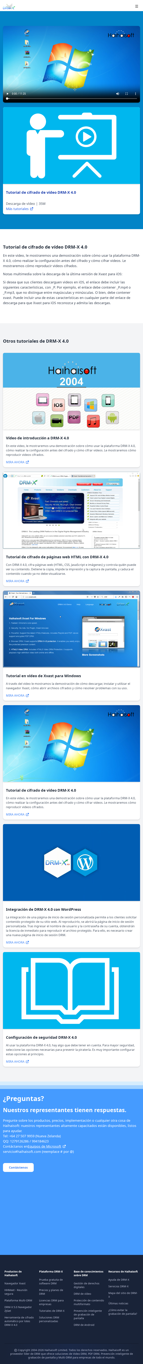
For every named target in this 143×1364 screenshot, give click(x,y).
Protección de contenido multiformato (89, 1302)
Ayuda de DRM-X (118, 1279)
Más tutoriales (17, 209)
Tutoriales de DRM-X (51, 1311)
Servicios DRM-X (118, 1286)
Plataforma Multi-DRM (18, 1300)
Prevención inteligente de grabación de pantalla (88, 1314)
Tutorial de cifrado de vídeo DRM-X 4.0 (41, 790)
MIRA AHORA (15, 462)
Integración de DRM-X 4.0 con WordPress (43, 909)
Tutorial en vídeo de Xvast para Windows (43, 675)
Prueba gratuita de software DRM (51, 1281)
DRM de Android (84, 1325)
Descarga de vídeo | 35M (25, 203)
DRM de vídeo (82, 1293)
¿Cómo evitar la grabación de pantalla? (122, 1311)
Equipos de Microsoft (44, 1146)
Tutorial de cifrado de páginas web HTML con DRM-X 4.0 (57, 556)
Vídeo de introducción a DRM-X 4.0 (37, 437)
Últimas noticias (118, 1303)
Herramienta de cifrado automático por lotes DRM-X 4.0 (19, 1321)
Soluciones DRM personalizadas (49, 1319)
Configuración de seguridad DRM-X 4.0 (41, 1037)
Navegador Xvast (15, 1283)
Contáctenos (18, 1167)
